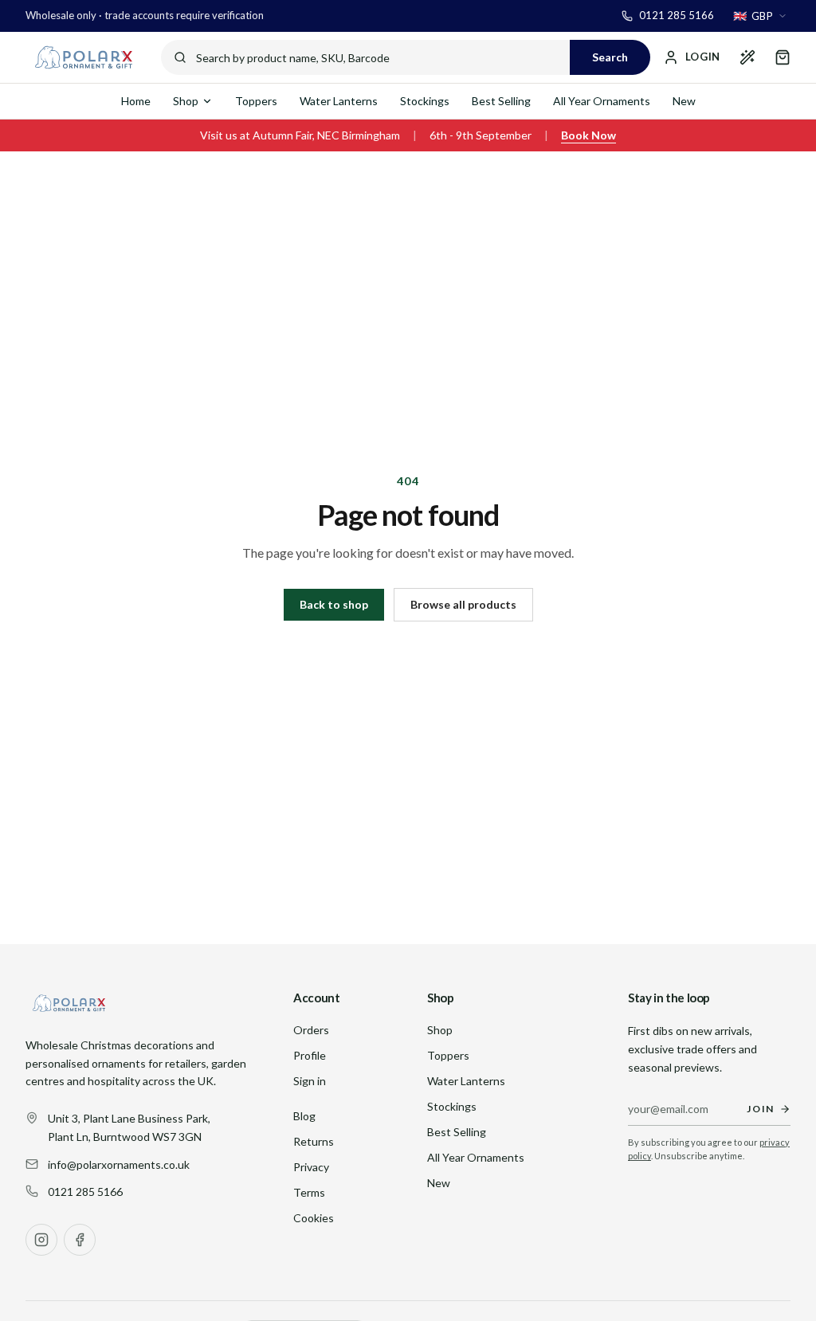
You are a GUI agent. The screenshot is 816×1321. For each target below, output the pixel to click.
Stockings (424, 101)
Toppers (256, 101)
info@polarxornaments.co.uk (119, 1164)
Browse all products (463, 604)
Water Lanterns (339, 101)
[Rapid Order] (747, 57)
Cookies (313, 1218)
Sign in (309, 1081)
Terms (309, 1192)
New (684, 101)
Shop (185, 101)
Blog (304, 1116)
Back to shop (334, 604)
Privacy (311, 1167)
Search (610, 57)
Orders (311, 1030)
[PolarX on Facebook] (80, 1240)
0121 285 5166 (85, 1191)
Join (761, 1109)
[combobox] (760, 16)
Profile (309, 1055)
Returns (313, 1141)
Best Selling (501, 101)
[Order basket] (782, 57)
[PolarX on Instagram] (41, 1240)
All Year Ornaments (601, 101)
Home (136, 101)
